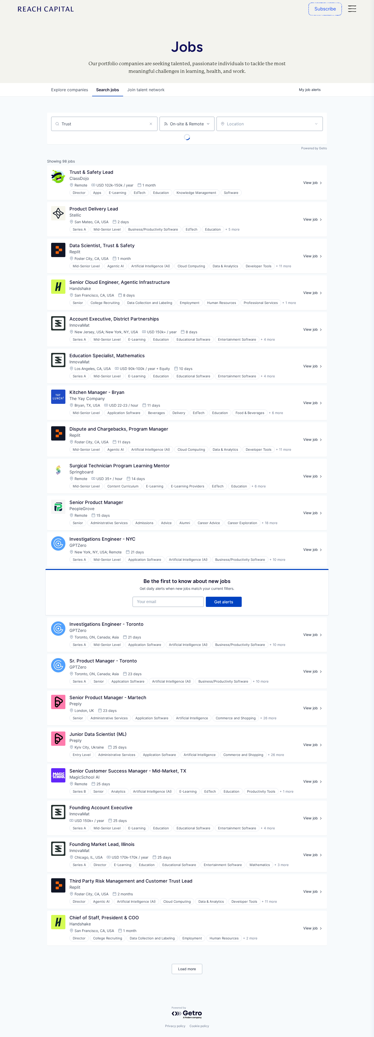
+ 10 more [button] (277, 559)
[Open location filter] (316, 123)
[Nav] (352, 9)
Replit (74, 251)
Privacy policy (175, 1026)
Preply (75, 703)
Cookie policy (199, 1026)
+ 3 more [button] (281, 865)
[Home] (46, 9)
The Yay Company (87, 398)
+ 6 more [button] (276, 413)
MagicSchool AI (84, 777)
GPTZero (78, 545)
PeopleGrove (81, 508)
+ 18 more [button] (270, 523)
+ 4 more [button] (268, 339)
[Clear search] (150, 123)
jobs (107, 89)
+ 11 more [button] (283, 266)
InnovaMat (79, 325)
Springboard (81, 471)
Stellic (75, 215)
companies (69, 89)
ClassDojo (79, 178)
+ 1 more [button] (289, 303)
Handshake (80, 288)
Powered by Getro (314, 148)
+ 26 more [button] (268, 718)
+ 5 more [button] (232, 229)
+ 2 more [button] (250, 938)
